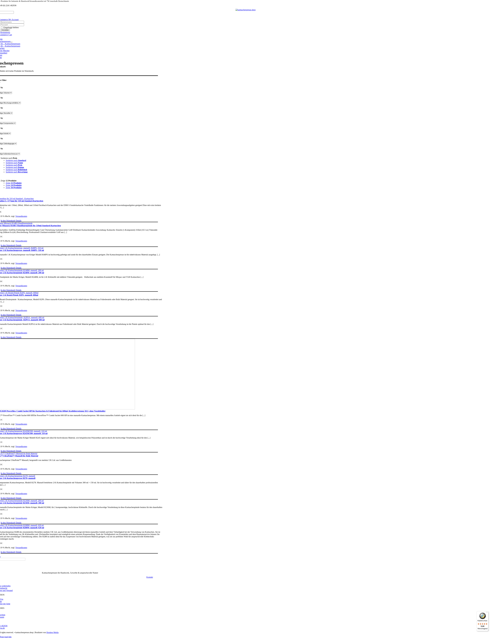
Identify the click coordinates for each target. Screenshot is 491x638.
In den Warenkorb (8, 220)
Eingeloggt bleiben (11, 27)
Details (18, 220)
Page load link (6, 637)
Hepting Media (52, 632)
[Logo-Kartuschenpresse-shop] (246, 10)
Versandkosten (21, 216)
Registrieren (5, 32)
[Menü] (486, 612)
